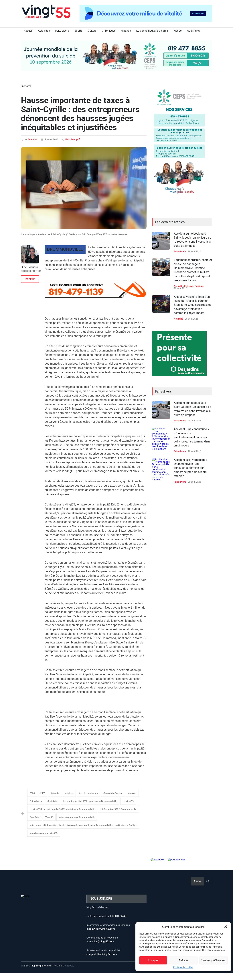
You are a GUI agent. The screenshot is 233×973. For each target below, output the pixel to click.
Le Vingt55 (128, 801)
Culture (92, 30)
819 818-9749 (118, 916)
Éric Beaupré (72, 139)
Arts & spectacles (88, 793)
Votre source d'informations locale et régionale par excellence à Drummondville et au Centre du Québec (83, 825)
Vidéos (177, 30)
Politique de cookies (183, 967)
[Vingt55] (46, 15)
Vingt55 (49, 817)
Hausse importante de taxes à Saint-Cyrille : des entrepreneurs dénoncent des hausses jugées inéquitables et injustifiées (80, 114)
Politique (199, 286)
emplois (132, 793)
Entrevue (189, 286)
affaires (69, 793)
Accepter (153, 960)
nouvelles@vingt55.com (100, 941)
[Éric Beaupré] (30, 254)
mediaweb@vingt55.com (100, 928)
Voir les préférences (213, 960)
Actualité (32, 139)
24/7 (42, 793)
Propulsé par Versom (41, 965)
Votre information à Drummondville (77, 817)
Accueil (28, 30)
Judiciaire (53, 801)
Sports (78, 30)
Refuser (183, 960)
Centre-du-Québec (113, 793)
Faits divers (62, 30)
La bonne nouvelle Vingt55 (152, 30)
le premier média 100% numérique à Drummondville (90, 801)
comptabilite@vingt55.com (101, 954)
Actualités (44, 30)
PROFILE (30, 279)
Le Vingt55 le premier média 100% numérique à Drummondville (62, 809)
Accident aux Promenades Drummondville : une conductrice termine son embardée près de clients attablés (190, 468)
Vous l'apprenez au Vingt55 (44, 833)
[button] (226, 927)
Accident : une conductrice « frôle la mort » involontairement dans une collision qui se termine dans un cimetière (192, 437)
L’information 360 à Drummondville (118, 809)
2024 (32, 793)
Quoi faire (35, 817)
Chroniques (109, 30)
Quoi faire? (193, 30)
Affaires (126, 30)
